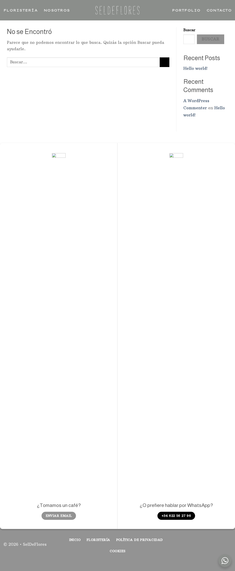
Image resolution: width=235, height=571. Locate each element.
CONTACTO (219, 10)
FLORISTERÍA (20, 10)
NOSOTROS (57, 10)
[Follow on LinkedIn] (227, 547)
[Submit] (164, 62)
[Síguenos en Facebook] (212, 547)
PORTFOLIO (186, 10)
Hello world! (195, 68)
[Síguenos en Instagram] (219, 547)
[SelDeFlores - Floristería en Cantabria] (117, 10)
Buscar (189, 30)
